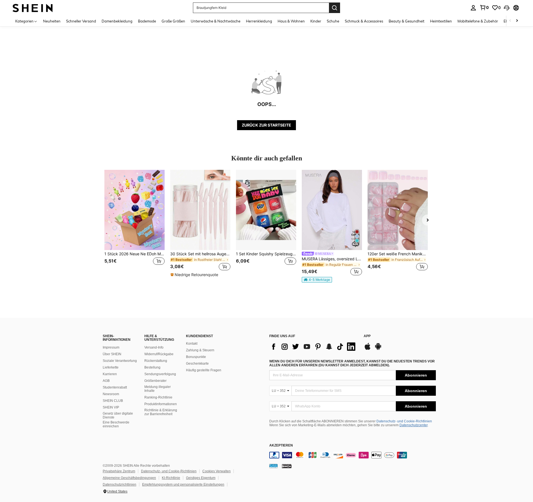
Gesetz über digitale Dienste (118, 415)
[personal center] (473, 7)
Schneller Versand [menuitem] (81, 21)
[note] (195, 275)
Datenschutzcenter (413, 425)
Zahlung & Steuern (200, 350)
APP (367, 336)
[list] (313, 346)
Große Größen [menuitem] (173, 21)
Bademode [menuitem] (147, 21)
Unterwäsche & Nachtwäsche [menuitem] (215, 21)
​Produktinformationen (160, 404)
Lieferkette (111, 367)
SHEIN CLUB (113, 401)
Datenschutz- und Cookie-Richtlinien (404, 421)
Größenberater (155, 381)
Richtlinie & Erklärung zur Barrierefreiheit (160, 412)
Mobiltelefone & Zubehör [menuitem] (477, 21)
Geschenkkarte (197, 363)
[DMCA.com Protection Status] (286, 466)
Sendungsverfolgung (160, 374)
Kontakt (191, 343)
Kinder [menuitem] (315, 21)
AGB (106, 381)
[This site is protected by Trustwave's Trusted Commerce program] (273, 466)
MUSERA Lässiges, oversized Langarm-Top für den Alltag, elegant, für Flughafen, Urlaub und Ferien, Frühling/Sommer (332, 259)
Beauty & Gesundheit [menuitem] (406, 21)
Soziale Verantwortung (120, 361)
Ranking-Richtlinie (158, 397)
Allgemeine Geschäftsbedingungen (129, 478)
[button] (506, 7)
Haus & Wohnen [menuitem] (291, 21)
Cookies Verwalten (216, 471)
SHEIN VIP (111, 407)
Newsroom (111, 394)
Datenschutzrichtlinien (119, 484)
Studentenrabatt (115, 387)
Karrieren (110, 374)
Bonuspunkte (196, 357)
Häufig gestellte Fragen (203, 370)
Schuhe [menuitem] (333, 21)
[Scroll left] (510, 21)
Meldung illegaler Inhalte (157, 389)
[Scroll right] (517, 21)
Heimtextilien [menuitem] (441, 21)
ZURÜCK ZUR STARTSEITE (266, 125)
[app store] (367, 349)
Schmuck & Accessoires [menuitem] (364, 21)
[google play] (378, 349)
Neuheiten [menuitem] (52, 21)
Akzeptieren (281, 445)
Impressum (111, 347)
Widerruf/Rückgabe (159, 354)
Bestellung (152, 367)
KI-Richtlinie (171, 478)
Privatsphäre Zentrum (119, 471)
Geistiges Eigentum (200, 478)
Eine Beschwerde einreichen (116, 424)
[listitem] (134, 223)
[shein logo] (32, 8)
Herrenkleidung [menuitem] (259, 21)
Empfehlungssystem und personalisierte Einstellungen (183, 484)
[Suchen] (334, 7)
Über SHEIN (112, 354)
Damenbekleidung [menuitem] (117, 21)
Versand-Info (154, 347)
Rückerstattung (155, 361)
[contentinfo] (352, 455)
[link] (484, 7)
